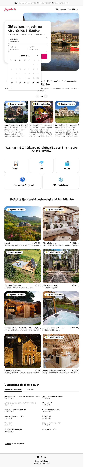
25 (16, 83)
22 (33, 78)
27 (25, 83)
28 (29, 83)
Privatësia (37, 463)
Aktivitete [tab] (29, 389)
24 (12, 83)
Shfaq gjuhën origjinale (60, 3)
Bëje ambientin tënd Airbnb (66, 9)
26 (20, 83)
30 (38, 83)
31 (12, 87)
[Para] (46, 96)
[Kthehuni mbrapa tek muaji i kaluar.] (12, 55)
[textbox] (18, 49)
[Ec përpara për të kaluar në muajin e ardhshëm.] (37, 55)
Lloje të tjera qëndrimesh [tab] (13, 389)
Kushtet (46, 463)
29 (33, 83)
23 (38, 78)
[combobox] (27, 41)
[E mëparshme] (37, 96)
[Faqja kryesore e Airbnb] (10, 9)
